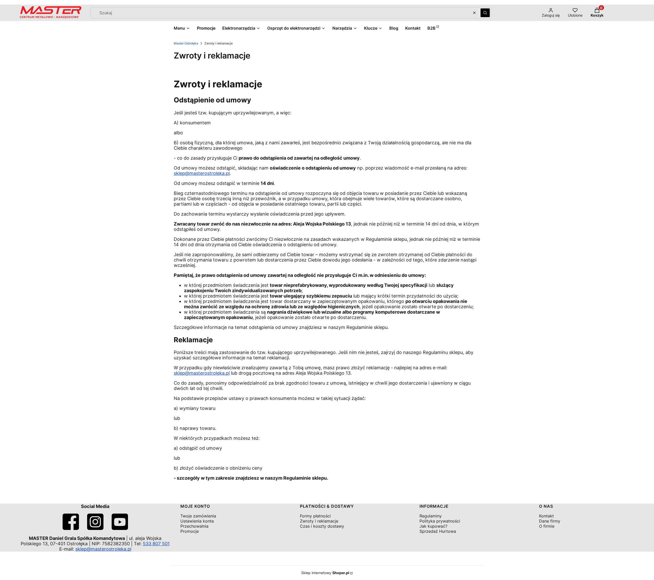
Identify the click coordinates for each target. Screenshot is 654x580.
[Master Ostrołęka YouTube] (120, 528)
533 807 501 (156, 543)
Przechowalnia (194, 526)
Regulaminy (430, 515)
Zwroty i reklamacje (319, 521)
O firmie (546, 526)
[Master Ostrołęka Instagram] (95, 528)
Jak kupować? (433, 526)
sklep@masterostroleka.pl (202, 173)
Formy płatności (315, 515)
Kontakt (546, 515)
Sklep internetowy (325, 573)
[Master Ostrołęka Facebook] (71, 528)
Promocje (189, 531)
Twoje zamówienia (198, 515)
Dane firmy (549, 521)
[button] (485, 12)
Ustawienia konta (197, 521)
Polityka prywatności (439, 521)
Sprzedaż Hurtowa (437, 531)
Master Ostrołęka (186, 43)
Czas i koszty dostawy (322, 526)
